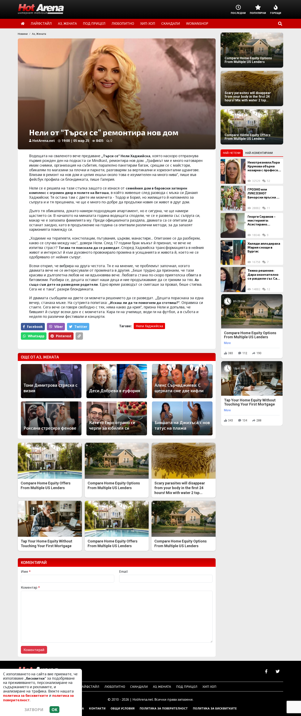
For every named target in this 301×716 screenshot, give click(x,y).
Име (26, 571)
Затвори (34, 709)
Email (123, 571)
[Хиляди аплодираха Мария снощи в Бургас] (233, 252)
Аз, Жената (39, 34)
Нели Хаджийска (149, 326)
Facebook (35, 326)
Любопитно (114, 686)
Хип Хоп (209, 686)
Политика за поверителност (164, 708)
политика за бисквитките (25, 695)
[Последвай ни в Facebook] (266, 671)
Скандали (139, 686)
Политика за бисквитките (215, 708)
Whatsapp (36, 336)
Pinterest (63, 336)
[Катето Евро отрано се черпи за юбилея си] (116, 418)
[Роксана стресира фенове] (51, 418)
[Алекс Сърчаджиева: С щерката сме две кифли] (182, 381)
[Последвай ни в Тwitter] (277, 671)
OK (54, 709)
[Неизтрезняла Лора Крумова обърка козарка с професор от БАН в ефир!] (233, 171)
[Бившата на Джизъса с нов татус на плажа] (182, 418)
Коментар (30, 587)
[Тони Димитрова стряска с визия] (51, 381)
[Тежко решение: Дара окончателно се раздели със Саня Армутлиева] (233, 279)
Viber (58, 326)
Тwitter (80, 326)
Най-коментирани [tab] (259, 153)
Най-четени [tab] (231, 153)
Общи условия (123, 708)
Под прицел (186, 686)
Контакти (97, 708)
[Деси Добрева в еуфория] (116, 381)
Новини (23, 34)
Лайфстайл (89, 686)
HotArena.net (43, 140)
